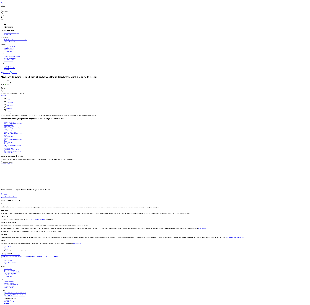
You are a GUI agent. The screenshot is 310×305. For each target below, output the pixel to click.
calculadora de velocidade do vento (235, 237)
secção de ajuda (202, 228)
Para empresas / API (9, 51)
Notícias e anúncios (9, 59)
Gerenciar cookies (8, 61)
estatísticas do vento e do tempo (37, 219)
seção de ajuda (77, 243)
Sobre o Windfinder (9, 49)
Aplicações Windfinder (10, 47)
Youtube (23, 296)
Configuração (9, 27)
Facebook (14, 73)
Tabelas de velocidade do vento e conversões (15, 40)
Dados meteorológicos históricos (12, 56)
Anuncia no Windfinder (10, 58)
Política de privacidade (9, 68)
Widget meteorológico (9, 41)
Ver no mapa (6, 73)
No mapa (3, 95)
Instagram (23, 294)
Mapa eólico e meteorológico (11, 33)
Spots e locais (7, 34)
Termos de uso (7, 66)
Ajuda (7, 25)
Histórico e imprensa (9, 48)
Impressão (6, 69)
